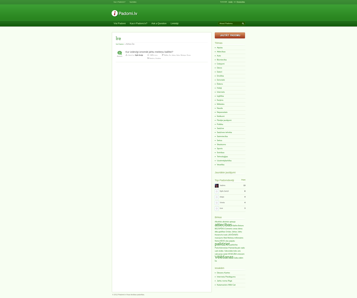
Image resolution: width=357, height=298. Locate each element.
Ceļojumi (221, 64)
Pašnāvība (232, 248)
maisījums (219, 238)
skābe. (221, 251)
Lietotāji (174, 23)
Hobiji (219, 88)
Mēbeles (220, 104)
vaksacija (218, 254)
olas (227, 241)
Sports (220, 148)
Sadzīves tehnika (224, 132)
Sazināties (133, 2)
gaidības (222, 232)
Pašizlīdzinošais (221, 248)
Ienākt (230, 2)
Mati (225, 238)
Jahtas (174, 55)
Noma (189, 55)
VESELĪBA (232, 254)
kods (225, 235)
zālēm (240, 258)
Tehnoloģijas (222, 156)
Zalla (236, 258)
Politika (220, 124)
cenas (235, 229)
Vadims (222, 185)
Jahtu (178, 55)
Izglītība (220, 96)
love (221, 208)
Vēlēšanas (224, 257)
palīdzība (233, 245)
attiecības (223, 224)
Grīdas (228, 232)
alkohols (225, 222)
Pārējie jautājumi (224, 120)
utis (239, 251)
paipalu (232, 241)
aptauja (232, 222)
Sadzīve (152, 58)
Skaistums (221, 144)
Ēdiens (220, 84)
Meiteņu (183, 55)
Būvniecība (222, 60)
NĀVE (222, 241)
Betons (241, 226)
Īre (170, 55)
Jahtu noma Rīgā (224, 281)
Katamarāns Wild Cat (226, 285)
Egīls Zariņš (139, 55)
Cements (228, 229)
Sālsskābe (228, 251)
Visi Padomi (120, 23)
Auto (219, 56)
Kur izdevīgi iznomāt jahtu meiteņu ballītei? (149, 52)
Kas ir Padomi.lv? (119, 2)
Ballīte (166, 55)
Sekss (219, 140)
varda (225, 254)
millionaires (238, 238)
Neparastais (222, 112)
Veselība (220, 164)
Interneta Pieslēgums (226, 277)
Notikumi (221, 116)
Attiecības (221, 52)
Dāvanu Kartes (223, 273)
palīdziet (222, 244)
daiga (222, 197)
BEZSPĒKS (220, 229)
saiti (216, 251)
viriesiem (240, 254)
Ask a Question (159, 23)
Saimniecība (222, 136)
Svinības (158, 58)
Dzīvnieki (221, 80)
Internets (221, 92)
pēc (238, 248)
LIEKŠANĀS (233, 235)
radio (243, 248)
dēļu (216, 232)
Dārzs (219, 68)
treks (235, 251)
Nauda (220, 108)
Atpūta (220, 47)
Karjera (220, 100)
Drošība (220, 76)
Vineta (222, 203)
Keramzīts (219, 235)
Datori (219, 72)
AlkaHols (218, 222)
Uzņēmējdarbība (224, 160)
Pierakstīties (241, 2)
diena (240, 229)
